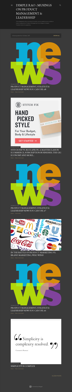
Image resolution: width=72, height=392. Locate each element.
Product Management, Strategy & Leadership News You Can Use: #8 (30, 88)
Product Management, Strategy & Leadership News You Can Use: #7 (30, 209)
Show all (56, 35)
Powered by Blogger (37, 386)
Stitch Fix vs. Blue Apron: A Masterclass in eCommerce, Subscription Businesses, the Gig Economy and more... (36, 152)
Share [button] (12, 92)
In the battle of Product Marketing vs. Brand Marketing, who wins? (33, 253)
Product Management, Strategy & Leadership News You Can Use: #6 (30, 309)
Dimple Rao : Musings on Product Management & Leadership (34, 11)
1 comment (18, 213)
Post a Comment (19, 92)
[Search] (60, 5)
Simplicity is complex (23, 366)
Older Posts (56, 376)
